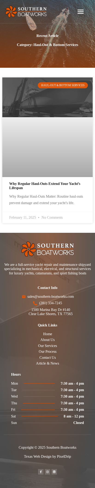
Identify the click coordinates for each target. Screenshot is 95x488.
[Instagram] (47, 472)
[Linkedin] (54, 472)
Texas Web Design (37, 456)
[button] (81, 12)
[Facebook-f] (41, 472)
